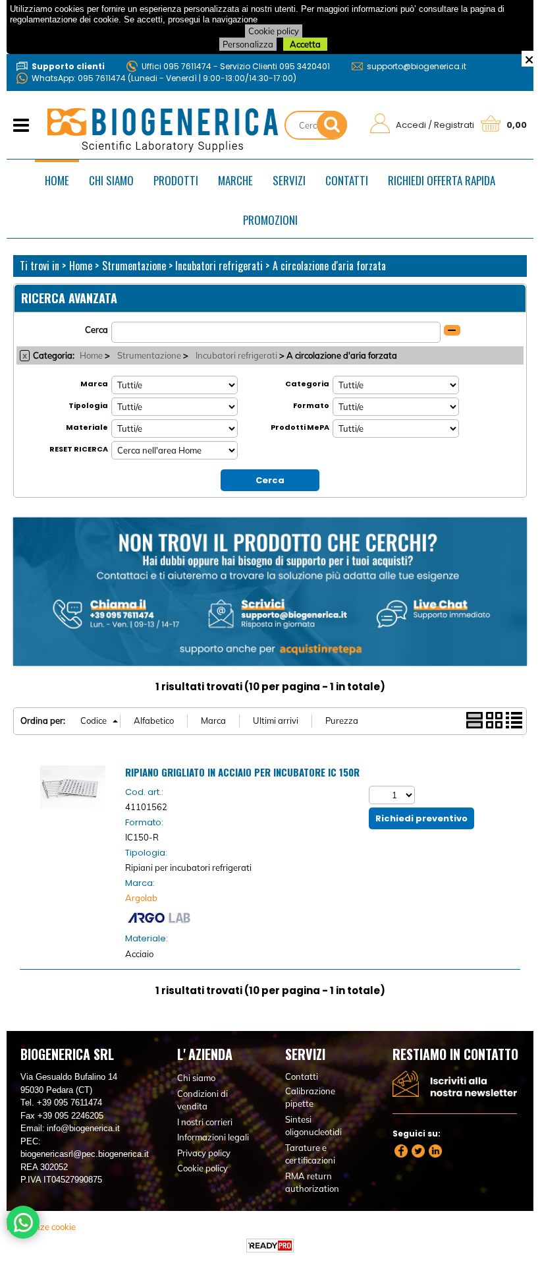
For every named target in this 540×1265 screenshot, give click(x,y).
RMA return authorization (312, 1182)
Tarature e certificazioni (310, 1154)
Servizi (289, 180)
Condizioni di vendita (202, 1100)
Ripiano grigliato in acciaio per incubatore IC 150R (242, 772)
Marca (94, 383)
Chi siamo (111, 180)
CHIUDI (529, 59)
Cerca (96, 329)
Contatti (346, 180)
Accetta (305, 44)
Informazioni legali (213, 1137)
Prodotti (175, 180)
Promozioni (270, 220)
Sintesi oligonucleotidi (313, 1126)
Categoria (307, 383)
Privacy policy (203, 1153)
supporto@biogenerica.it (416, 66)
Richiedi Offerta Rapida (441, 180)
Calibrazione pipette (310, 1097)
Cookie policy (273, 31)
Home (57, 180)
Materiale (87, 427)
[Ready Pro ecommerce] (270, 1245)
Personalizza (248, 44)
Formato (311, 405)
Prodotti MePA (300, 427)
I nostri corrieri (204, 1122)
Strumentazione (149, 355)
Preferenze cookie (41, 1226)
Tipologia (88, 405)
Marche (235, 180)
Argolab (141, 898)
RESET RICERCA (78, 449)
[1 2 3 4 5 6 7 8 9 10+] (393, 795)
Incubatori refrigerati (236, 355)
